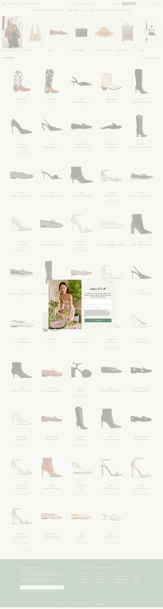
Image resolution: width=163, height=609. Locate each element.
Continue (98, 320)
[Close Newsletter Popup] (111, 282)
